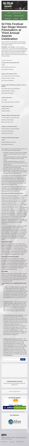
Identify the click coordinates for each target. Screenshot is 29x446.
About (22, 18)
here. (16, 384)
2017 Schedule (8, 15)
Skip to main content (5, 0)
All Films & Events (17, 12)
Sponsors (16, 18)
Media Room (8, 18)
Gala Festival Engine (7, 439)
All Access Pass (20, 441)
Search (22, 359)
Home (8, 12)
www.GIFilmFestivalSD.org (13, 191)
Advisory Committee (19, 15)
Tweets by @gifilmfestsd (14, 391)
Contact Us (11, 441)
